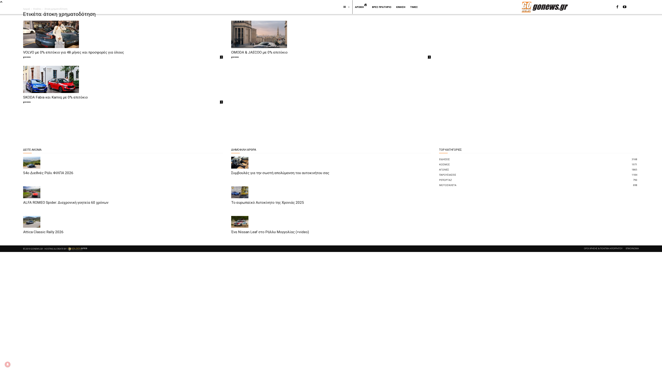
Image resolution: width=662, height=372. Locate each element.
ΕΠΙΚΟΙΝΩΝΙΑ (632, 248)
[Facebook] (617, 7)
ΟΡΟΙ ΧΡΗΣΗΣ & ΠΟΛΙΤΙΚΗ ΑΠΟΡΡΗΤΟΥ (603, 248)
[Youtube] (624, 7)
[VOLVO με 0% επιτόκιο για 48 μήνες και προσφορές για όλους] (123, 34)
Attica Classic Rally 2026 (43, 232)
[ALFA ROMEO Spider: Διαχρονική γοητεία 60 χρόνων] (123, 192)
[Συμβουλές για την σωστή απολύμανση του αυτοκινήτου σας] (331, 163)
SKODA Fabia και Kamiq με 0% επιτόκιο (55, 97)
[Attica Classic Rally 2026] (123, 222)
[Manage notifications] (7, 364)
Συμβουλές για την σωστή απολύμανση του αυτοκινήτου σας (280, 173)
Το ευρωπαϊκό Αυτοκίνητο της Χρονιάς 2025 (267, 202)
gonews (27, 57)
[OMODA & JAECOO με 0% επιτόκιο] (331, 34)
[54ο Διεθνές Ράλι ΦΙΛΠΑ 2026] (123, 163)
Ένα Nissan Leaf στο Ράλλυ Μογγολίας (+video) (270, 232)
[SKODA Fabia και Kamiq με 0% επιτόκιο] (123, 79)
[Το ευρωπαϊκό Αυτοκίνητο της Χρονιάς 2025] (331, 192)
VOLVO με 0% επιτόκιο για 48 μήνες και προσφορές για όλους (73, 52)
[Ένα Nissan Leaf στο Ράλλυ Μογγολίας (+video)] (331, 222)
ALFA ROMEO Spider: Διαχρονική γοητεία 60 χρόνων (65, 202)
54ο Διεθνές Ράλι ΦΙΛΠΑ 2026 (48, 173)
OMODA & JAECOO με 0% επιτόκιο (259, 52)
